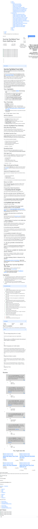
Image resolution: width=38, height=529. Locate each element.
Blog (12, 28)
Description (6, 65)
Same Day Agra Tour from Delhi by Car (19, 9)
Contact (12, 29)
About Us (13, 27)
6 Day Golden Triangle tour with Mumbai (20, 23)
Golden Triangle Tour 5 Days (18, 21)
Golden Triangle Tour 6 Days (18, 24)
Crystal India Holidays (10, 74)
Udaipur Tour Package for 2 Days (19, 14)
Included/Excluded (7, 286)
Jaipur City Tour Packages (17, 5)
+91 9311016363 (14, 269)
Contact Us (3, 492)
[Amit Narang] (8, 454)
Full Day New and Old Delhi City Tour (27, 456)
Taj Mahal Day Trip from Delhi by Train (19, 10)
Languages (6, 321)
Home (12, 1)
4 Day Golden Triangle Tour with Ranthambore (21, 20)
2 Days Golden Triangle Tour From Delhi (20, 18)
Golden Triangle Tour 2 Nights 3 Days (19, 15)
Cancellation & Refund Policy (6, 503)
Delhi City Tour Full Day (17, 3)
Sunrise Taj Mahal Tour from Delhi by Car (20, 8)
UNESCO (17, 90)
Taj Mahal (7, 168)
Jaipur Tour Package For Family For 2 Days (20, 17)
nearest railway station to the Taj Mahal (12, 260)
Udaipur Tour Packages (17, 6)
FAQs (5, 329)
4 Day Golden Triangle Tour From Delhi (19, 19)
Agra (5, 32)
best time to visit (18, 216)
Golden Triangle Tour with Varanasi (19, 25)
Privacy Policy (3, 501)
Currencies (2, 515)
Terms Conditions (4, 502)
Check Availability (31, 36)
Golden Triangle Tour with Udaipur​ (19, 26)
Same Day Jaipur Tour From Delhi (18, 7)
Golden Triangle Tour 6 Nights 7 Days (19, 16)
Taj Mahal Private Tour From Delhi (19, 11)
